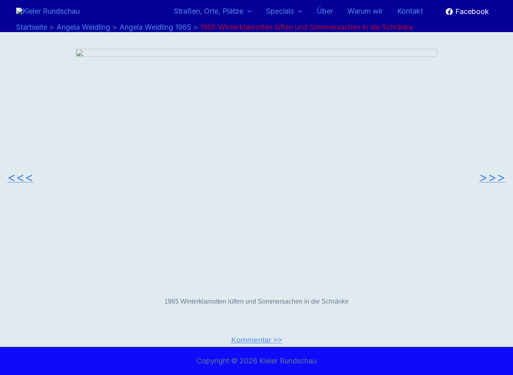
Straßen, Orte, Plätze (208, 11)
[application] (247, 11)
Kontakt (410, 11)
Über (325, 11)
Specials (280, 11)
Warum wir (365, 11)
